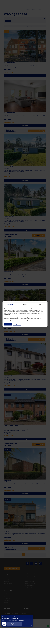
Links (39, 304)
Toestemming (10, 304)
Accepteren (8, 324)
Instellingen (24, 304)
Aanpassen (17, 324)
